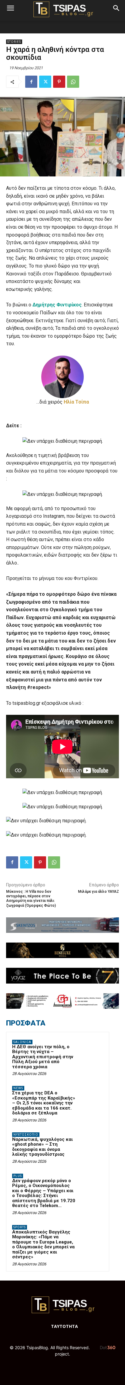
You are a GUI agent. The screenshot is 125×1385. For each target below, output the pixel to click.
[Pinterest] (59, 82)
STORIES (14, 41)
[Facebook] (31, 82)
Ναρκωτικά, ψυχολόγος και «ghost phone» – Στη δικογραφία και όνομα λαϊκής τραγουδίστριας (42, 1147)
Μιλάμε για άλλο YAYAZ (98, 891)
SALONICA (22, 1042)
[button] (10, 8)
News (18, 1088)
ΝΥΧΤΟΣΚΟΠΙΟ (25, 1134)
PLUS (17, 1176)
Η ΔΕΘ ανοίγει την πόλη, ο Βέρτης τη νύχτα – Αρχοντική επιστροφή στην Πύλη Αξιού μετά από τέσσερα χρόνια (42, 1056)
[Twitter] (45, 82)
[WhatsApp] (73, 82)
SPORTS (19, 1227)
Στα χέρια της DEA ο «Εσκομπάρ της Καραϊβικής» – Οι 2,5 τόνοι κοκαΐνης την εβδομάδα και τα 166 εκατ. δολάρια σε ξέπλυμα (43, 1103)
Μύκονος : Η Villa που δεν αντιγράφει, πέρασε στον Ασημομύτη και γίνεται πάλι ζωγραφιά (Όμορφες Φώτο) (31, 898)
